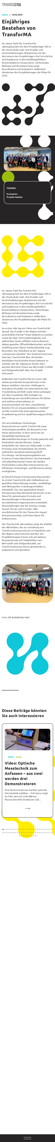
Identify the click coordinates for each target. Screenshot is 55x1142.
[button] (2, 829)
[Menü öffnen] (27, 1138)
